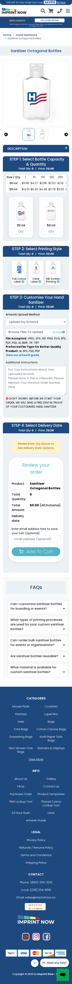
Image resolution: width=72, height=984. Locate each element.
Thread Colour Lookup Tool (51, 803)
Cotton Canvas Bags (51, 729)
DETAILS (61, 2)
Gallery (51, 779)
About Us (20, 779)
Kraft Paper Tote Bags (51, 738)
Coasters (51, 706)
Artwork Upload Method (23, 314)
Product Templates (51, 794)
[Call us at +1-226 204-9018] (59, 11)
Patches (21, 714)
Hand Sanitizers (26, 35)
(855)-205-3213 (41, 882)
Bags (51, 722)
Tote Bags (21, 729)
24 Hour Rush (21, 813)
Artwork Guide (36, 820)
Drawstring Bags (20, 737)
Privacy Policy (36, 840)
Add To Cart (39, 551)
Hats (21, 722)
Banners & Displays (51, 748)
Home (7, 35)
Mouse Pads (20, 706)
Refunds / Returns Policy (36, 847)
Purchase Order (21, 794)
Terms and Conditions (36, 855)
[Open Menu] (67, 10)
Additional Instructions (22, 362)
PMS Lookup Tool (20, 802)
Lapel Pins (51, 714)
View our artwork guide (22, 355)
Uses (51, 813)
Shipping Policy (36, 863)
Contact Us (51, 786)
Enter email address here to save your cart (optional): (35, 531)
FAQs (20, 786)
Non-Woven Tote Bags (21, 750)
